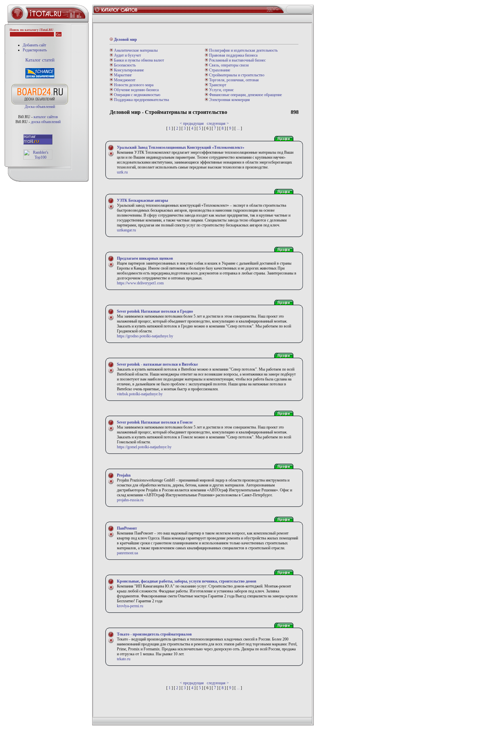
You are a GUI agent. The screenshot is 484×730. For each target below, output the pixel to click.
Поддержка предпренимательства (141, 99)
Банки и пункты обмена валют (138, 60)
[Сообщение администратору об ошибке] (111, 155)
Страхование (219, 70)
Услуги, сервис (221, 90)
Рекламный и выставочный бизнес (237, 60)
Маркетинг (122, 75)
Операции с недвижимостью (136, 94)
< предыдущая (192, 123)
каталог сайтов (46, 117)
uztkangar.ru (126, 230)
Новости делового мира (133, 85)
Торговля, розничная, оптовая (233, 80)
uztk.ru (122, 172)
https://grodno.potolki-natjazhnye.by (145, 336)
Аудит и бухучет (127, 55)
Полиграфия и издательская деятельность (243, 50)
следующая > (218, 123)
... (238, 128)
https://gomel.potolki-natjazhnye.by (144, 447)
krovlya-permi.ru (130, 606)
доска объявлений (46, 121)
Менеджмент (124, 80)
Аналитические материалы (135, 50)
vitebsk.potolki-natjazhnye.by (140, 394)
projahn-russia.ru (130, 500)
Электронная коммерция (229, 99)
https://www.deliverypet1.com (140, 283)
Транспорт (217, 85)
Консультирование (128, 70)
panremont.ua (127, 553)
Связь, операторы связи (228, 65)
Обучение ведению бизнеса (136, 90)
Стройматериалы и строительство (236, 75)
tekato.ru (123, 659)
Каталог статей (40, 60)
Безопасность (124, 65)
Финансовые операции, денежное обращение (245, 94)
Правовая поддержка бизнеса (232, 55)
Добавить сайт (34, 45)
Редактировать (35, 50)
